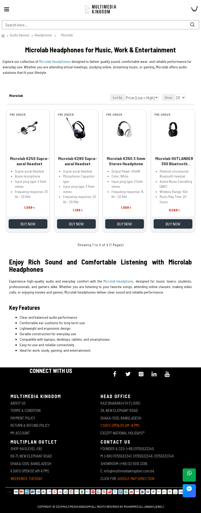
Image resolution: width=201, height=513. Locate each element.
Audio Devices (19, 35)
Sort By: (118, 97)
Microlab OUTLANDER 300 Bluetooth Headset (174, 161)
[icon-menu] (115, 374)
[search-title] (192, 24)
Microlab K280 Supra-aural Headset (77, 161)
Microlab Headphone (118, 281)
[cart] (194, 9)
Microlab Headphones (55, 61)
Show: (169, 97)
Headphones (43, 35)
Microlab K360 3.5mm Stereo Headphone (126, 161)
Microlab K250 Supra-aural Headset (29, 161)
